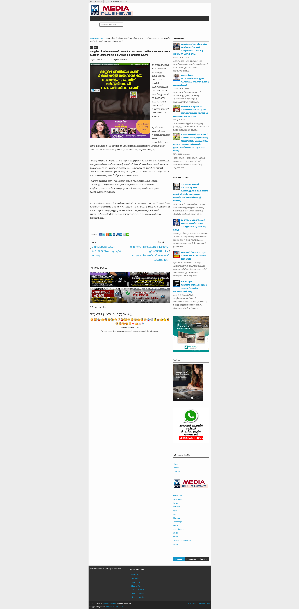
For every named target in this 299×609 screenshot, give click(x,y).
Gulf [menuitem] (174, 514)
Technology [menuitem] (177, 521)
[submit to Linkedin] (120, 234)
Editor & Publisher (138, 597)
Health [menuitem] (175, 525)
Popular (178, 559)
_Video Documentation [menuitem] (182, 540)
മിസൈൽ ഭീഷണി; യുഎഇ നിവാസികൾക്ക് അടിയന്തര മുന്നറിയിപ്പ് (193, 255)
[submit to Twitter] (103, 234)
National (95, 47)
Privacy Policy (136, 582)
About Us (134, 574)
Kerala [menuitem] (175, 503)
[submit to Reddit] (124, 234)
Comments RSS (204, 603)
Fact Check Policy (137, 589)
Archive (203, 559)
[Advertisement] (165, 29)
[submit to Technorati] (127, 234)
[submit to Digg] (114, 234)
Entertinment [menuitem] (178, 529)
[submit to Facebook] (100, 234)
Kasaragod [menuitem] (177, 499)
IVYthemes (110, 606)
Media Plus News (110, 603)
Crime (91, 47)
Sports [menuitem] (176, 510)
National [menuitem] (176, 506)
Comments (191, 559)
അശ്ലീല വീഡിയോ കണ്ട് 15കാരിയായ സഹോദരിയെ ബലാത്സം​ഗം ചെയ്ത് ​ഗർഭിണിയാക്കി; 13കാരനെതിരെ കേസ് (130, 53)
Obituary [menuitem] (176, 518)
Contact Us (135, 578)
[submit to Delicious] (117, 234)
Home (176, 464)
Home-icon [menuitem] (177, 495)
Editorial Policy (136, 586)
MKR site (119, 606)
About (176, 467)
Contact (177, 471)
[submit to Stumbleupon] (110, 234)
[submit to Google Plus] (107, 234)
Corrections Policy (138, 593)
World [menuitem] (175, 533)
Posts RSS (192, 603)
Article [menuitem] (175, 536)
